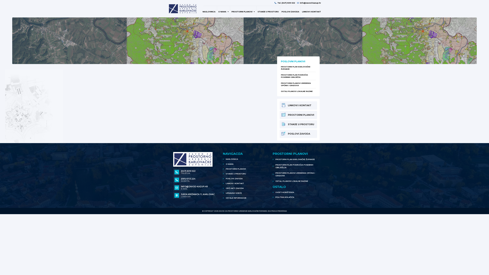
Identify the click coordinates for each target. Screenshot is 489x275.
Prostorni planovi (242, 12)
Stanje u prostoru (268, 12)
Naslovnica (209, 12)
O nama (222, 12)
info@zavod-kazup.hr (194, 186)
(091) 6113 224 (188, 179)
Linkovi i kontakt (311, 12)
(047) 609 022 (188, 171)
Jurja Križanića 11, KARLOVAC (198, 194)
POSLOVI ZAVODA (290, 12)
